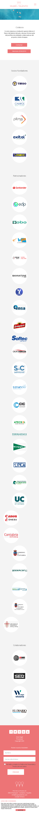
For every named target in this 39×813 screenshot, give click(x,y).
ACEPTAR (20, 810)
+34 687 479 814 (19, 797)
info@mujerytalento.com (19, 795)
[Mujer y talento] (19, 4)
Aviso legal (19, 737)
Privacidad (19, 739)
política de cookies (19, 807)
